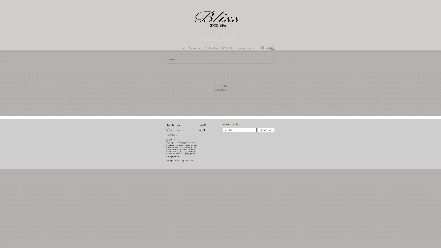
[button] (241, 48)
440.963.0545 (171, 135)
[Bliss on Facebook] (204, 130)
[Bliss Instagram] (200, 130)
